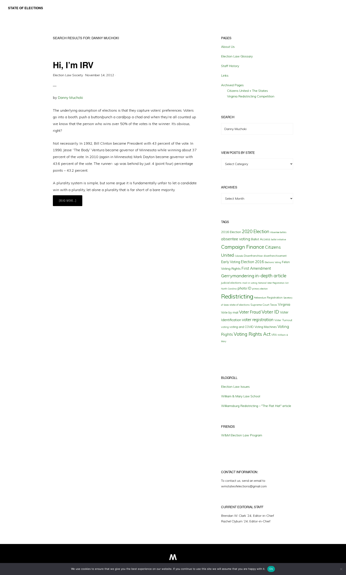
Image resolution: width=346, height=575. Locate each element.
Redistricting (237, 296)
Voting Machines (265, 327)
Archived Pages (232, 85)
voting (225, 327)
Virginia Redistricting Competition (250, 96)
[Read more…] (70, 202)
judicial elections (231, 282)
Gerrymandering (237, 275)
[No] (341, 569)
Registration (275, 297)
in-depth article (270, 275)
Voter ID (270, 312)
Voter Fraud (250, 312)
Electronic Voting (273, 262)
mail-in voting (249, 282)
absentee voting (235, 238)
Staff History (230, 66)
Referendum (260, 297)
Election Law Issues (235, 387)
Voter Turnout (283, 320)
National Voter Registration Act (273, 282)
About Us (228, 47)
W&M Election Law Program (241, 435)
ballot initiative (278, 239)
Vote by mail (229, 312)
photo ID (244, 288)
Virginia (284, 304)
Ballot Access (260, 239)
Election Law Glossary (237, 56)
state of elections (239, 304)
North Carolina (229, 288)
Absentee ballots (278, 232)
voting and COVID (241, 327)
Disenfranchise (253, 255)
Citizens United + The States (247, 91)
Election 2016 (252, 261)
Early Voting (230, 262)
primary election (260, 288)
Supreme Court (259, 304)
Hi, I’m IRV (73, 65)
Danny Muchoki (70, 97)
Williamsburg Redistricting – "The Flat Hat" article (256, 406)
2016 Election (231, 232)
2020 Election (255, 231)
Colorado (239, 255)
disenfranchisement (275, 255)
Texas (273, 304)
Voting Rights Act (252, 334)
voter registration (258, 319)
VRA (274, 334)
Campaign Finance (242, 247)
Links (224, 75)
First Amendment (256, 268)
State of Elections (25, 8)
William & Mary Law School (240, 396)
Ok (271, 568)
